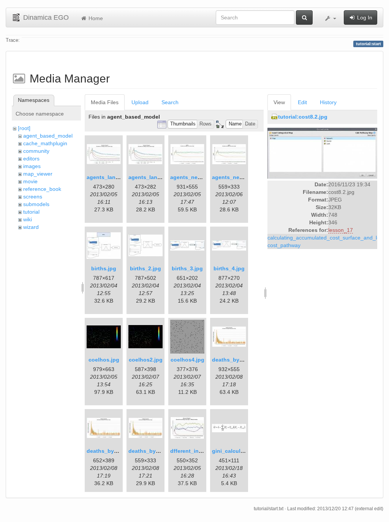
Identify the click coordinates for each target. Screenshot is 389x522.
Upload (140, 102)
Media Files (105, 102)
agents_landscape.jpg (115, 177)
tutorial (31, 212)
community (36, 151)
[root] (24, 128)
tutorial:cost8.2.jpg (302, 117)
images (32, 166)
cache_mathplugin (45, 143)
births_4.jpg (229, 268)
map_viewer (37, 174)
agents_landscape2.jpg (158, 177)
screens (32, 197)
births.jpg (103, 268)
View (279, 102)
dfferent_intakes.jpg (196, 451)
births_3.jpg (187, 268)
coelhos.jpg (104, 360)
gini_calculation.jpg (238, 451)
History (328, 102)
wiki (27, 219)
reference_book (42, 189)
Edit (302, 102)
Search (170, 102)
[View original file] (322, 153)
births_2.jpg (145, 268)
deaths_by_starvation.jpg (245, 360)
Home (95, 18)
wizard (31, 227)
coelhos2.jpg (146, 360)
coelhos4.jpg (187, 360)
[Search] (304, 17)
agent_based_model (48, 136)
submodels (36, 204)
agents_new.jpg (190, 177)
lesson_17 (340, 230)
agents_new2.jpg (234, 177)
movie (30, 181)
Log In (364, 17)
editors (31, 158)
